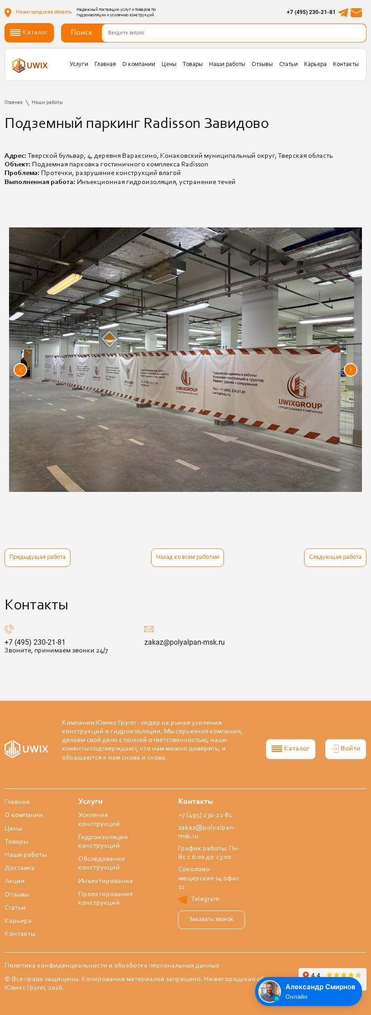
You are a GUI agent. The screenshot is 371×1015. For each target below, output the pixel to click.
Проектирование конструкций (105, 898)
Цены (169, 64)
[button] (20, 370)
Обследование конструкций (101, 863)
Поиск (82, 33)
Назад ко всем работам (187, 557)
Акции (15, 881)
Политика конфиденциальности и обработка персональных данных (112, 965)
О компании (138, 64)
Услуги (79, 64)
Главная (105, 64)
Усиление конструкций (99, 819)
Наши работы (227, 64)
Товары (193, 64)
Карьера (315, 64)
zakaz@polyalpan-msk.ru (184, 642)
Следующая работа (335, 557)
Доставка (20, 868)
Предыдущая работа (38, 557)
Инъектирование (105, 881)
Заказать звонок (211, 919)
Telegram (205, 899)
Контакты (346, 64)
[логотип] (30, 65)
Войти (351, 748)
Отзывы (262, 64)
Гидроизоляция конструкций (103, 842)
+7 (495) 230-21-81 (311, 12)
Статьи (288, 64)
